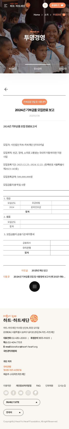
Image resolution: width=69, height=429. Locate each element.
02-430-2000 (18, 338)
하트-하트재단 (20, 5)
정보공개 (38, 68)
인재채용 (49, 385)
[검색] (45, 5)
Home (37, 14)
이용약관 (7, 385)
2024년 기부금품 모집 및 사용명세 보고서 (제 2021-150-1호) (40, 276)
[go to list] (34, 286)
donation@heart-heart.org (24, 346)
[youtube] (20, 393)
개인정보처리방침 (23, 385)
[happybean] (35, 393)
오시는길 (62, 385)
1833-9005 (44, 338)
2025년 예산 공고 (40, 270)
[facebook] (13, 393)
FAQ (38, 385)
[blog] (6, 393)
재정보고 (12, 68)
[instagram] (28, 393)
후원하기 (55, 5)
